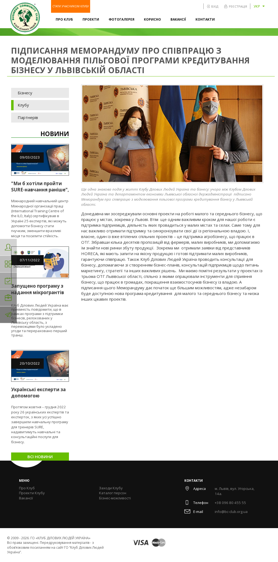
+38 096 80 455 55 (230, 502)
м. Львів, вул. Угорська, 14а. (234, 491)
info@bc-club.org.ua (231, 511)
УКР (257, 6)
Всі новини (40, 456)
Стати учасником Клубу (70, 6)
